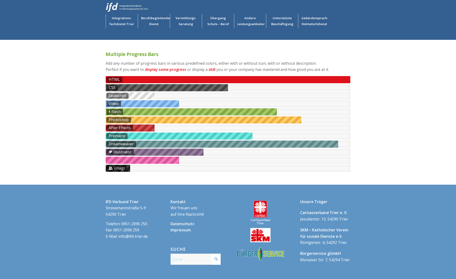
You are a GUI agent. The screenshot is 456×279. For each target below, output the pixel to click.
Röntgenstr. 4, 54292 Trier (324, 236)
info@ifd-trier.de (133, 236)
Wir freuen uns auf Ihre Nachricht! (187, 208)
